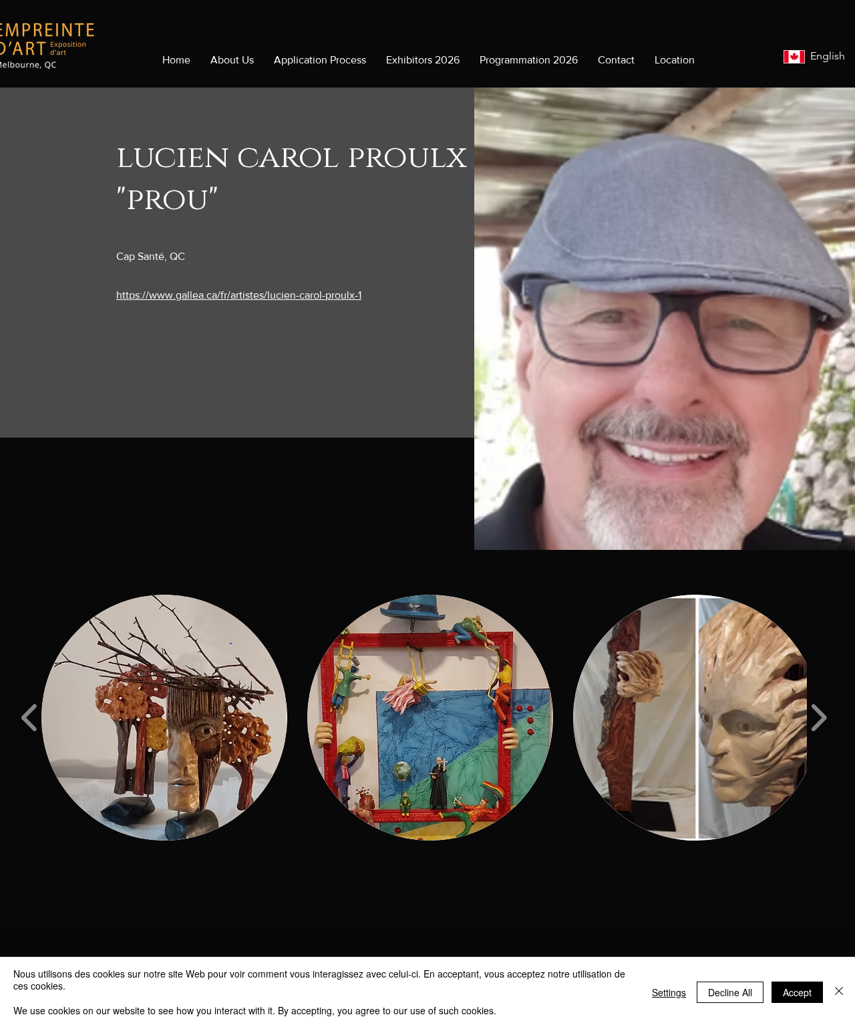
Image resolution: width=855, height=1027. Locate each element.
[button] (164, 718)
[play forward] (819, 718)
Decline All (730, 992)
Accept (797, 992)
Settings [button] (669, 992)
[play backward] (30, 718)
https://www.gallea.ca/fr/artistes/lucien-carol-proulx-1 (238, 295)
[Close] (839, 992)
